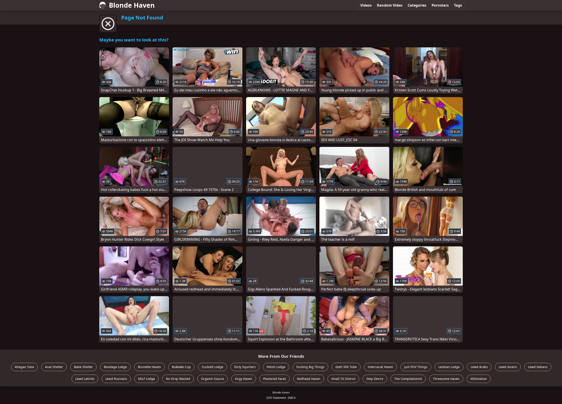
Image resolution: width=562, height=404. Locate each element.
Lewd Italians (538, 367)
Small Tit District (343, 379)
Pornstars (440, 5)
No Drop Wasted (178, 379)
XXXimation (478, 379)
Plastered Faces (274, 379)
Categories (417, 5)
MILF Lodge (146, 379)
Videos (366, 5)
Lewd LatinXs (84, 379)
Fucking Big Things (310, 367)
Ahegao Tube (24, 367)
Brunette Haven (149, 367)
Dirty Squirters (245, 367)
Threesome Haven (446, 379)
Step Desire (374, 379)
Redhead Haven (308, 379)
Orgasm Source (212, 379)
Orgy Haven (243, 379)
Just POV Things (415, 367)
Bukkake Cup (181, 367)
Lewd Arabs (479, 367)
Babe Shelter (83, 367)
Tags (458, 5)
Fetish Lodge (276, 367)
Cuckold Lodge (212, 367)
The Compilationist (408, 379)
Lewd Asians (508, 367)
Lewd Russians (116, 379)
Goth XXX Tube (346, 367)
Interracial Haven (380, 367)
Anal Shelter (54, 367)
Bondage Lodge (115, 367)
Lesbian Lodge (449, 367)
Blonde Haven (132, 5)
